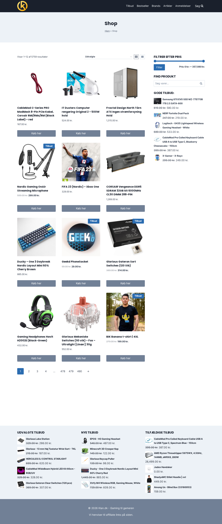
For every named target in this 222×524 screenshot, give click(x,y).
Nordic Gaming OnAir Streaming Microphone (32, 188)
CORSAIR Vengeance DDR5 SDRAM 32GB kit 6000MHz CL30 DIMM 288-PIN (124, 190)
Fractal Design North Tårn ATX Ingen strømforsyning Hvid (124, 111)
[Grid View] (136, 57)
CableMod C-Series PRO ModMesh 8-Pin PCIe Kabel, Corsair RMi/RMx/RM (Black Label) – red (35, 113)
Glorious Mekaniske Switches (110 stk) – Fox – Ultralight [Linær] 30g (78, 340)
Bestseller (143, 5)
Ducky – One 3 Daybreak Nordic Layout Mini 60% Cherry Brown (33, 265)
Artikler (167, 5)
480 (79, 371)
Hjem (107, 31)
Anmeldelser (183, 5)
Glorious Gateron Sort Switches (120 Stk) (121, 263)
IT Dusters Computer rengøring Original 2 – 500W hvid (81, 111)
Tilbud (130, 5)
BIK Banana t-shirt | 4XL (122, 337)
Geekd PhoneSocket (75, 261)
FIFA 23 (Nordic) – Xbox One (80, 187)
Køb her (36, 133)
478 (62, 371)
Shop (120, 5)
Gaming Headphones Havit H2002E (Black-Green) (35, 338)
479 (71, 371)
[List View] (142, 57)
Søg (201, 83)
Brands (156, 5)
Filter (159, 67)
